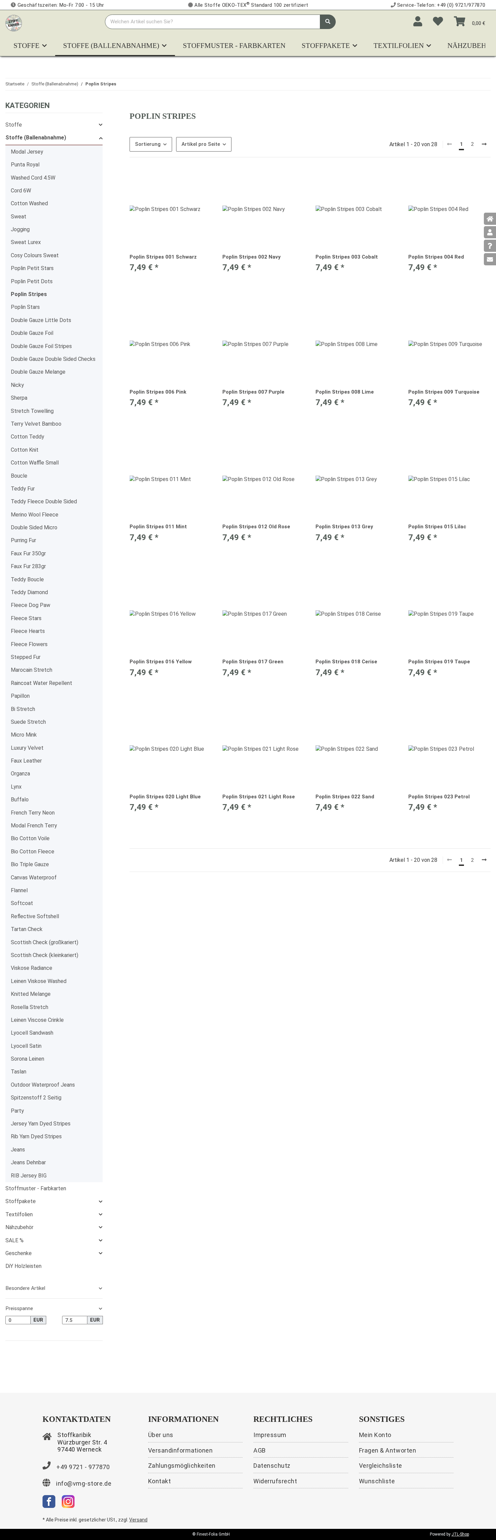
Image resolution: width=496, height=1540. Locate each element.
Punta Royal (25, 164)
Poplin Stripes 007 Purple (253, 392)
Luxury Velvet (27, 748)
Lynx (16, 787)
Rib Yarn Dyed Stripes (36, 1136)
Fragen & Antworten (387, 1450)
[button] (418, 21)
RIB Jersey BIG (29, 1175)
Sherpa (19, 398)
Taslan (18, 1071)
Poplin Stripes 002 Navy (251, 257)
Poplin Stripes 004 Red (436, 257)
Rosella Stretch (29, 1007)
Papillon (20, 696)
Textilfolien (19, 1214)
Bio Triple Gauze (30, 864)
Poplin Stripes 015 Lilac (437, 527)
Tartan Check (27, 929)
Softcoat (22, 903)
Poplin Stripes (29, 294)
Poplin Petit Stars (32, 268)
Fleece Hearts (28, 631)
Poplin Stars (25, 307)
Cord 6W (21, 190)
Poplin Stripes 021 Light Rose (258, 797)
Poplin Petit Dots (32, 281)
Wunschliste (377, 1481)
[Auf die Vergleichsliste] (182, 179)
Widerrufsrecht (275, 1481)
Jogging (20, 229)
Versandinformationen (180, 1450)
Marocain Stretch (31, 670)
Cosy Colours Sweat (35, 255)
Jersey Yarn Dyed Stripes (41, 1123)
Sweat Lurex (26, 242)
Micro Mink (24, 735)
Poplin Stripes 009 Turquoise (443, 392)
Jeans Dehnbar (28, 1162)
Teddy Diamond (29, 592)
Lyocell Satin (26, 1046)
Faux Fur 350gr (28, 553)
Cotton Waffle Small (35, 462)
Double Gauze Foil (32, 333)
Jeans (18, 1149)
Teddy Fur (23, 488)
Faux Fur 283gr (28, 566)
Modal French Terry (34, 825)
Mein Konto (375, 1434)
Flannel (19, 890)
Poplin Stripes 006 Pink (158, 392)
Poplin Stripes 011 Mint (158, 527)
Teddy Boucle (27, 579)
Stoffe (13, 125)
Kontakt (159, 1481)
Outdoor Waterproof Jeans (43, 1085)
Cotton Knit (24, 450)
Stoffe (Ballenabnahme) (35, 137)
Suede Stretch (28, 722)
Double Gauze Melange (38, 372)
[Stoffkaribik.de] (13, 22)
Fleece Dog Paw (30, 605)
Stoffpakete (20, 1201)
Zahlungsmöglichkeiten (182, 1465)
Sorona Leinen (27, 1059)
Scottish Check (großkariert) (44, 942)
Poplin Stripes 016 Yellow (161, 662)
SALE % (14, 1240)
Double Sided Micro (34, 527)
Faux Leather (26, 761)
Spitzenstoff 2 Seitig (36, 1097)
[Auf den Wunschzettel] (200, 179)
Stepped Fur (25, 657)
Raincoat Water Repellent (41, 683)
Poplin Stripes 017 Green (252, 662)
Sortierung (148, 144)
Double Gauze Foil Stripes (41, 346)
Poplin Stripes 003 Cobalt (346, 257)
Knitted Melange (31, 994)
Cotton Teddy (27, 436)
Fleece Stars (26, 618)
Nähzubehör (19, 1227)
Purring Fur (23, 540)
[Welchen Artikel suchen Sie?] (328, 22)
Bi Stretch (23, 709)
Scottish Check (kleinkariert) (44, 955)
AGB (259, 1450)
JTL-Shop (460, 1534)
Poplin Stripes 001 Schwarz (163, 257)
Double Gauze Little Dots (41, 320)
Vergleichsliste (380, 1465)
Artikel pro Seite (201, 144)
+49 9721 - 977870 (83, 1466)
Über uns (160, 1434)
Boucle (19, 476)
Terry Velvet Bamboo (36, 424)
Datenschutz (272, 1465)
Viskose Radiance (31, 968)
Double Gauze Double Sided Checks (53, 359)
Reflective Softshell (35, 916)
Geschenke (18, 1253)
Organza (20, 773)
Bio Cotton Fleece (32, 851)
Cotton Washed (29, 203)
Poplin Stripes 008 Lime (344, 392)
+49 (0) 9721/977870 (461, 5)
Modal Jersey (27, 152)
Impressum (269, 1434)
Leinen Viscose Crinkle (37, 1020)
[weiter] (484, 144)
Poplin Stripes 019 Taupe (439, 662)
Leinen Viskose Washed (38, 981)
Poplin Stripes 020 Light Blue (165, 797)
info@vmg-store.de (83, 1483)
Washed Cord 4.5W (33, 178)
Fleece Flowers (29, 644)
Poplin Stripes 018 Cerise (346, 662)
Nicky (17, 385)
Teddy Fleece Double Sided (44, 501)
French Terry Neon (33, 812)
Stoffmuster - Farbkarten (35, 1188)
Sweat (18, 216)
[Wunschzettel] (438, 21)
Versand (138, 1519)
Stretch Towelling (32, 411)
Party (17, 1111)
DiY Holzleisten (23, 1266)
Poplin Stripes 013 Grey (344, 527)
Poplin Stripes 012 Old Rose (256, 527)
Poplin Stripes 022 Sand (344, 797)
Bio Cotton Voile (30, 838)
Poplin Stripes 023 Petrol (439, 797)
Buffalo (20, 799)
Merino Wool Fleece (34, 514)
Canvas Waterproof (34, 877)
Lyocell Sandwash (32, 1033)
